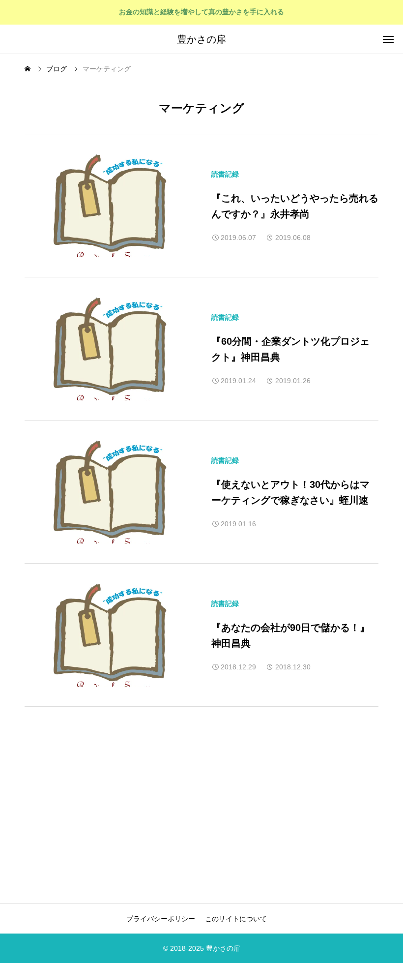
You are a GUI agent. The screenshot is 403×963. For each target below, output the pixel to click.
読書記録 (225, 174)
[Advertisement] (107, 802)
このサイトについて (236, 919)
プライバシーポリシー (160, 919)
